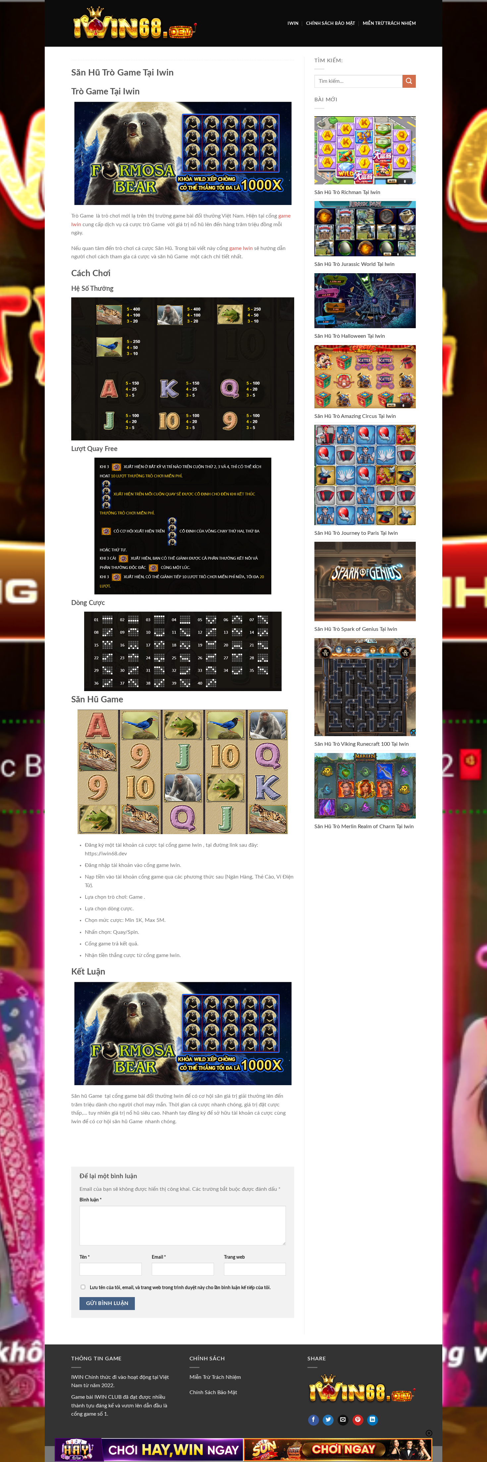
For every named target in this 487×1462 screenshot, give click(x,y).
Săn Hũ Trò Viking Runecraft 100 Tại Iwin (361, 744)
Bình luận (91, 1199)
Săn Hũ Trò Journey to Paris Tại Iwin (356, 533)
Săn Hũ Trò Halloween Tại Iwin (349, 336)
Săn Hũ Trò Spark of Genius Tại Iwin (355, 629)
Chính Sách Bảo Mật (330, 23)
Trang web (234, 1257)
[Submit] (409, 81)
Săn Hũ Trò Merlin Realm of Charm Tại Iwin (364, 826)
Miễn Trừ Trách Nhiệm (389, 23)
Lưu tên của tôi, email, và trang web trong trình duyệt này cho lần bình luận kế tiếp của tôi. (180, 1287)
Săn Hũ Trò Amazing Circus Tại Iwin (355, 416)
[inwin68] (134, 23)
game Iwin (241, 248)
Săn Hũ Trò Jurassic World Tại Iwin (354, 264)
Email (159, 1257)
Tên (85, 1257)
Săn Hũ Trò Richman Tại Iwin (347, 192)
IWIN (293, 23)
